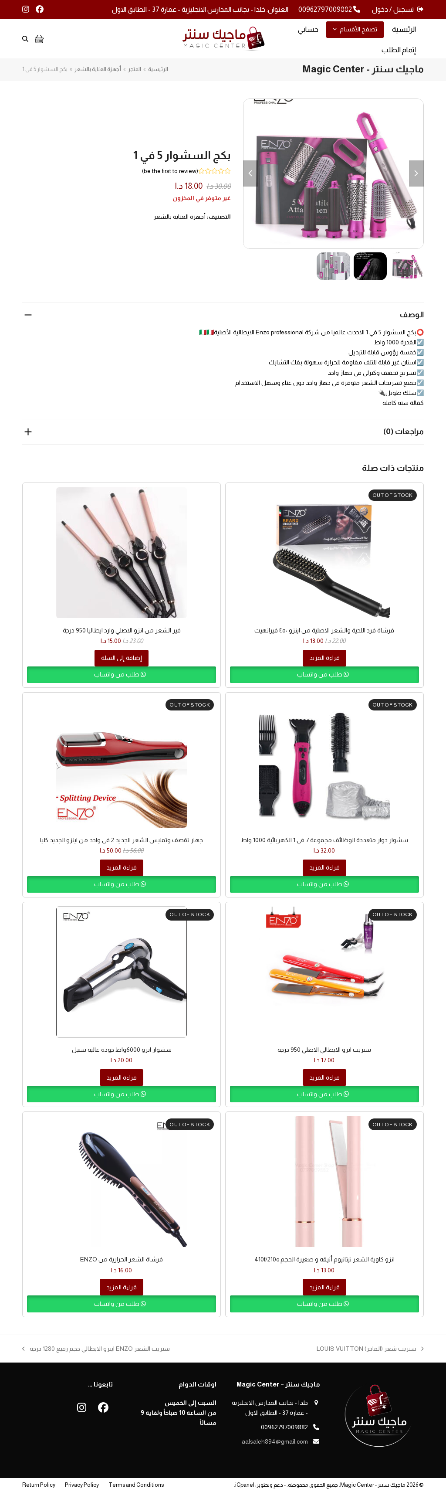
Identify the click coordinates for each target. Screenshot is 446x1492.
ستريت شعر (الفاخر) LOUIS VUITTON (370, 1349)
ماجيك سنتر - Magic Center (372, 1485)
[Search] (25, 39)
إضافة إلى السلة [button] (121, 657)
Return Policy (38, 1485)
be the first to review (170, 171)
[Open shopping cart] (38, 38)
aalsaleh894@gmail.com (275, 1441)
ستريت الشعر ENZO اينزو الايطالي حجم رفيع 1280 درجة (100, 1349)
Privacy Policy (82, 1485)
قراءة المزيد (324, 657)
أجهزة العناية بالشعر (179, 216)
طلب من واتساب (320, 674)
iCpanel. (244, 1485)
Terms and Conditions (136, 1485)
